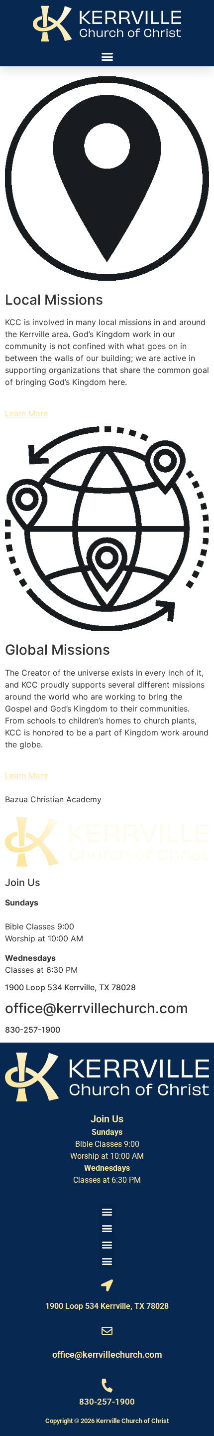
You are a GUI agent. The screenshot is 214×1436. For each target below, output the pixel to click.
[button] (107, 56)
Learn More (26, 413)
